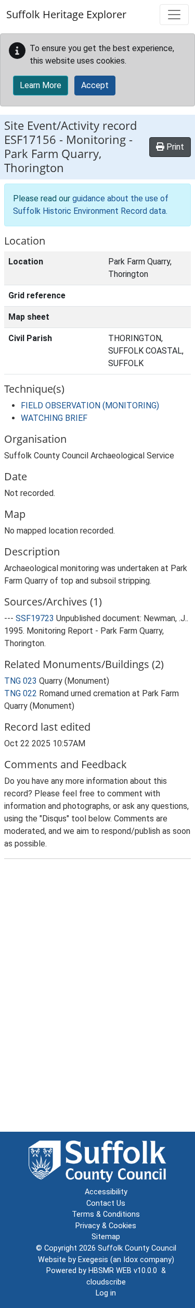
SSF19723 (35, 618)
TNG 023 (20, 681)
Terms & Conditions (106, 1214)
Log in (106, 1293)
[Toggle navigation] (174, 14)
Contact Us (105, 1203)
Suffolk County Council (137, 1248)
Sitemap (106, 1236)
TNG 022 (20, 693)
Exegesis (93, 1259)
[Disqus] (97, 997)
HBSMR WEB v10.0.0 (124, 1270)
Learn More (40, 85)
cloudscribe (106, 1282)
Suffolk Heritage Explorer (66, 14)
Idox (130, 1259)
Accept (95, 85)
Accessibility (106, 1192)
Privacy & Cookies (105, 1225)
